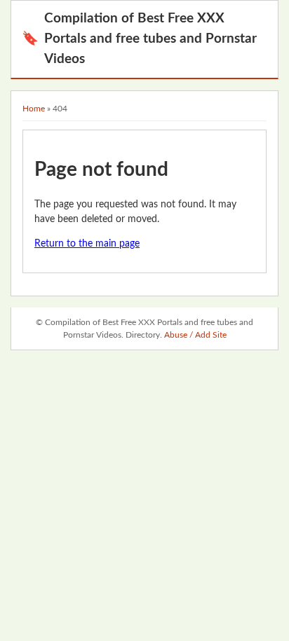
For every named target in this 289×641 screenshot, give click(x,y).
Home (33, 108)
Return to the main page (87, 244)
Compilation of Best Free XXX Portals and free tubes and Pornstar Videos (139, 39)
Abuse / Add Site (195, 335)
